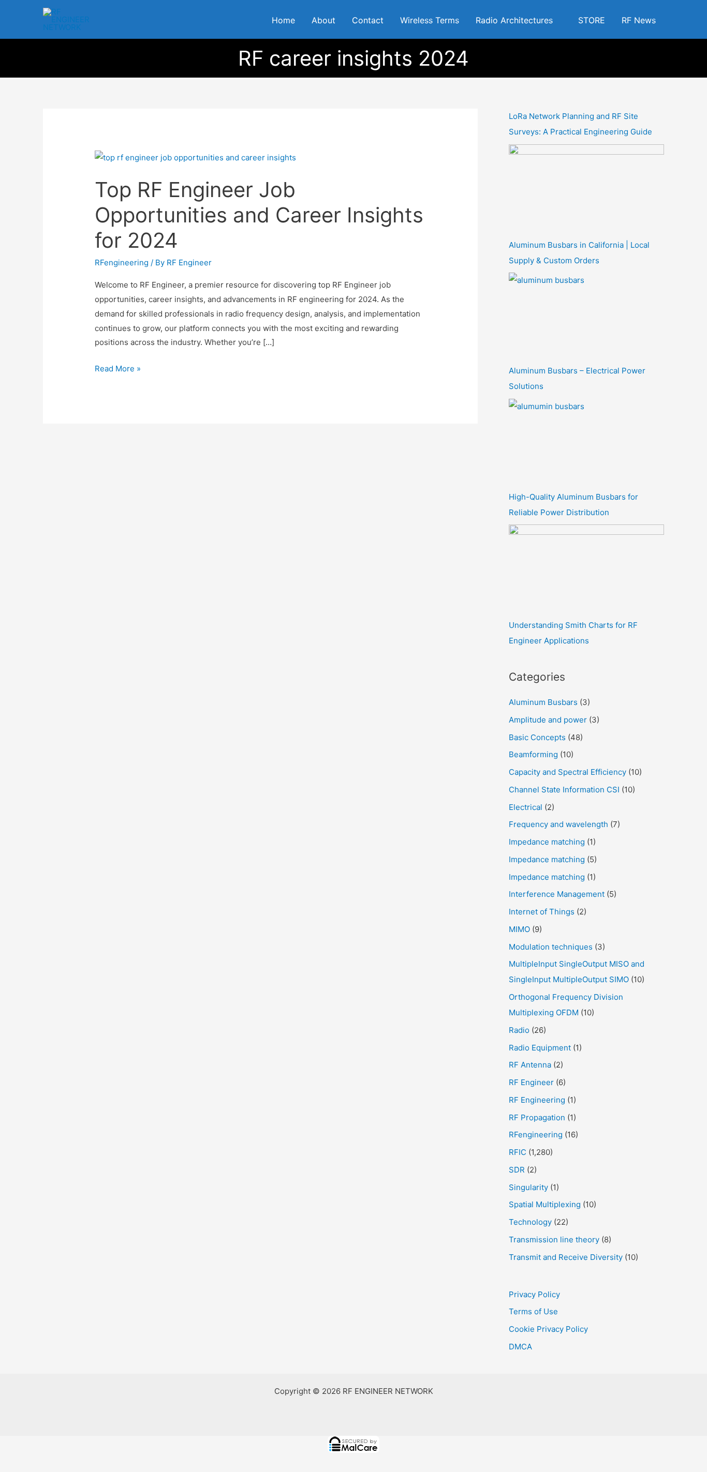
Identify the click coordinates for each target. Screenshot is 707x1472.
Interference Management (557, 894)
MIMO (519, 929)
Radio (519, 1030)
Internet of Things (542, 912)
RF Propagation (537, 1117)
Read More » (118, 367)
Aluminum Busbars (543, 702)
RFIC (517, 1152)
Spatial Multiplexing (545, 1204)
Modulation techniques (551, 947)
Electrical (525, 807)
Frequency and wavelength (558, 824)
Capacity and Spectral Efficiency (567, 772)
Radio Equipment (540, 1048)
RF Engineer (531, 1082)
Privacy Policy (534, 1294)
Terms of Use (533, 1311)
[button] (557, 20)
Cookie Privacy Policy (548, 1329)
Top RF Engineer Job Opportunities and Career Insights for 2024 (259, 215)
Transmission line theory (554, 1239)
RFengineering (122, 262)
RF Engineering (537, 1100)
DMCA (520, 1346)
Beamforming (533, 754)
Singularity (528, 1187)
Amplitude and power (548, 720)
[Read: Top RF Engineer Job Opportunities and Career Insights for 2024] (195, 157)
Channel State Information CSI (564, 789)
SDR (517, 1170)
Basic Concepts (537, 737)
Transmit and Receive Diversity (566, 1257)
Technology (530, 1222)
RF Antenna (530, 1065)
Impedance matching (547, 842)
